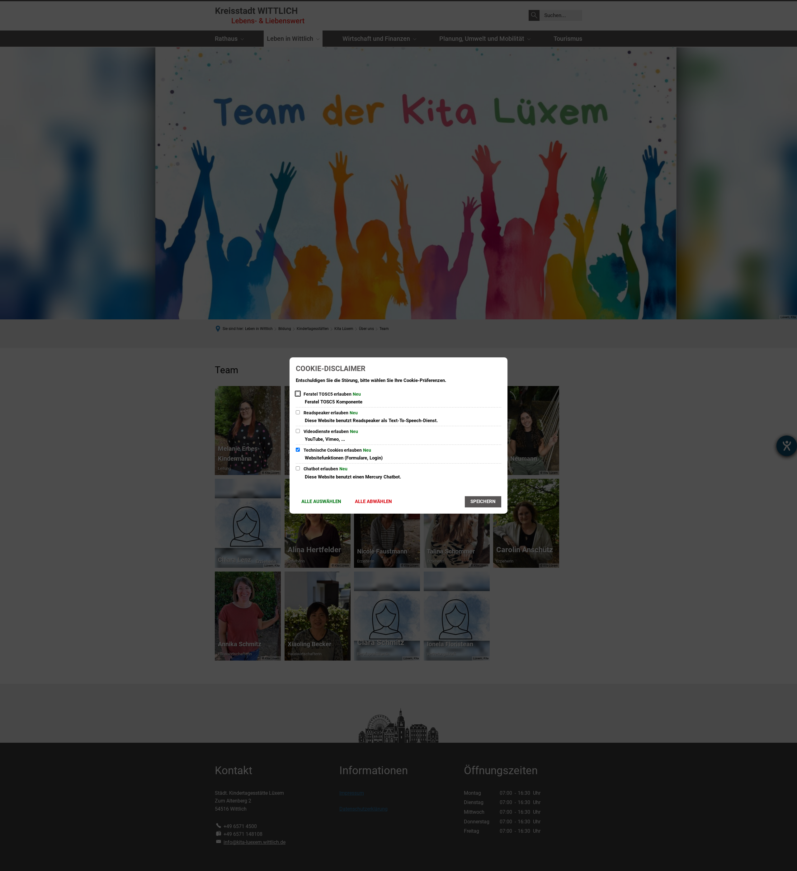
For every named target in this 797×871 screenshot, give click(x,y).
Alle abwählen (373, 501)
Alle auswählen (321, 501)
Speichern (483, 501)
